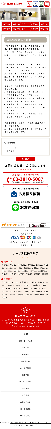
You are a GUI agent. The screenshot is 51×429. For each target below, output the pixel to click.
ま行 (14, 28)
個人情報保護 (25, 409)
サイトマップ (25, 415)
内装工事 (25, 347)
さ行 (24, 24)
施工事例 (25, 375)
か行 (14, 24)
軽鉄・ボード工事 (26, 341)
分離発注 (25, 354)
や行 (24, 28)
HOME (25, 334)
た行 (33, 24)
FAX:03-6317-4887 (36, 322)
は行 (5, 28)
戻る (27, 159)
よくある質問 (25, 368)
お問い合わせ (25, 402)
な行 (42, 24)
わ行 (42, 28)
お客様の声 (25, 361)
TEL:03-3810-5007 (15, 322)
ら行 (33, 28)
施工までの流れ (25, 381)
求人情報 (25, 395)
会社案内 (25, 388)
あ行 (5, 24)
